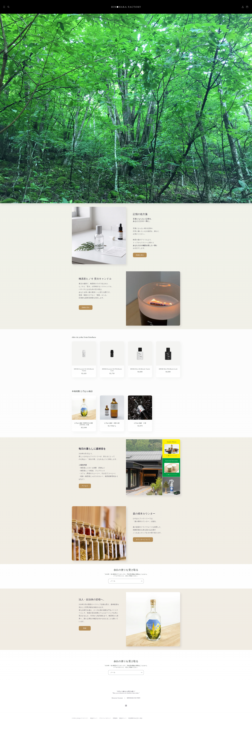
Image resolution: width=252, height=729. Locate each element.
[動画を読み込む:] (126, 108)
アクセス (85, 486)
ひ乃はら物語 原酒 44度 (112, 423)
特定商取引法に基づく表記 (135, 718)
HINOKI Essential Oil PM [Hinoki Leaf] (112, 369)
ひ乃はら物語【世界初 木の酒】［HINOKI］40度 (84, 423)
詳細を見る (140, 255)
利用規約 (115, 718)
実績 (84, 628)
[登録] (141, 581)
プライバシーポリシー (105, 718)
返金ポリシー (93, 718)
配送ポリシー (123, 718)
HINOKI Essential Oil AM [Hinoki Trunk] (84, 369)
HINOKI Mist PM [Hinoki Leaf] (168, 369)
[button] (4, 7)
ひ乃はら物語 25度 (140, 423)
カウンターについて (143, 539)
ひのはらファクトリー (82, 718)
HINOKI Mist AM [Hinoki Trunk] (140, 369)
